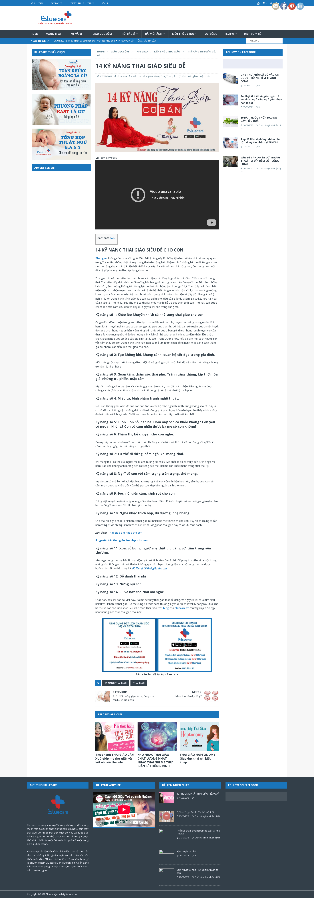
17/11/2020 (248, 146)
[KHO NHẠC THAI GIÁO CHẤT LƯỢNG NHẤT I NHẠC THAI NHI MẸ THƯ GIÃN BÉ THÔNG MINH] (157, 736)
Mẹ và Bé (76, 34)
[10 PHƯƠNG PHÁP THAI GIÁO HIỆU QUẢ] (166, 797)
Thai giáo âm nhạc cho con (125, 532)
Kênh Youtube (111, 785)
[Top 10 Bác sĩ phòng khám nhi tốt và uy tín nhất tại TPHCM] (230, 142)
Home (34, 34)
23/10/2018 (184, 816)
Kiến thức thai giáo (143, 76)
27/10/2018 (184, 837)
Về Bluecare (37, 3)
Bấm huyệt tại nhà (186, 851)
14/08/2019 (184, 797)
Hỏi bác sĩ (128, 34)
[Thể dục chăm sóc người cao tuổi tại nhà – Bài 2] (166, 834)
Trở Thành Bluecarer (82, 3)
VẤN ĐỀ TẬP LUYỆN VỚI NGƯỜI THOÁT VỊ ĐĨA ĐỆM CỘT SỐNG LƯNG (260, 161)
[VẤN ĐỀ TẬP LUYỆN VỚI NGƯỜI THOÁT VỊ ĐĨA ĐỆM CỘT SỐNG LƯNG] (230, 161)
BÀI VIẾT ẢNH (153, 34)
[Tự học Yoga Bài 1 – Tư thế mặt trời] (166, 816)
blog (165, 608)
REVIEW (229, 34)
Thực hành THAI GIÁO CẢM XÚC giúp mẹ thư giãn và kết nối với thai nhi (114, 758)
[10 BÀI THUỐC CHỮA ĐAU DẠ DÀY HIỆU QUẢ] (230, 121)
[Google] (265, 3)
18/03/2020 (248, 168)
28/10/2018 (184, 855)
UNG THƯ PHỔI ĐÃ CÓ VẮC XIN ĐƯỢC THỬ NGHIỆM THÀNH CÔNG (260, 78)
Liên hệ (104, 3)
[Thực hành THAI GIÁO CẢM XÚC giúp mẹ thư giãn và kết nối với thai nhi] (114, 736)
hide (112, 238)
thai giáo (139, 683)
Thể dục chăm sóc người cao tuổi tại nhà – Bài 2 (198, 832)
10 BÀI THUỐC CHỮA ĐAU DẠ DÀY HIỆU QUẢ (259, 119)
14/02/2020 (248, 125)
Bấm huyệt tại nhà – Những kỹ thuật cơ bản (197, 871)
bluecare (122, 76)
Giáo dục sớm (102, 34)
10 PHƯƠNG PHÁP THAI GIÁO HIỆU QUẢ (198, 793)
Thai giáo (141, 51)
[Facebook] (252, 3)
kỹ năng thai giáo (116, 683)
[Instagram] (271, 3)
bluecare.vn (182, 608)
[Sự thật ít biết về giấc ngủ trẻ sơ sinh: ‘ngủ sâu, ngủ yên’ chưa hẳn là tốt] (230, 100)
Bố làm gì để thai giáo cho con (149, 568)
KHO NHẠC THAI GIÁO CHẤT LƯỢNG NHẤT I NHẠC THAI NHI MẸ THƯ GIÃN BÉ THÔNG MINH (155, 760)
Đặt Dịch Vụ (57, 3)
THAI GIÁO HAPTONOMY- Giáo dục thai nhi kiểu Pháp (198, 758)
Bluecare (50, 894)
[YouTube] (258, 3)
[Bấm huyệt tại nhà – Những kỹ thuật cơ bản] (166, 873)
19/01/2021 (248, 107)
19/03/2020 (248, 85)
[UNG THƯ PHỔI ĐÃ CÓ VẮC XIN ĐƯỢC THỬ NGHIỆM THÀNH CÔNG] (230, 78)
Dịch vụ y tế (252, 34)
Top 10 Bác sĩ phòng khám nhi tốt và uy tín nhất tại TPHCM (260, 140)
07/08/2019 (106, 76)
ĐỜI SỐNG (210, 34)
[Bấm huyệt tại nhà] (166, 855)
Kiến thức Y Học (183, 34)
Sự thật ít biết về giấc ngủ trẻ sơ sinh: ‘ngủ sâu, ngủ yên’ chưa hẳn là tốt (262, 99)
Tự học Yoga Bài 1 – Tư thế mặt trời (195, 812)
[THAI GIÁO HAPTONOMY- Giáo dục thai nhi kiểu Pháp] (199, 736)
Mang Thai (53, 34)
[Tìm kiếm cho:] (264, 40)
